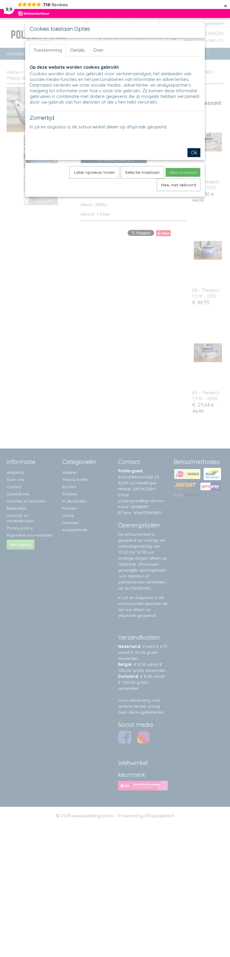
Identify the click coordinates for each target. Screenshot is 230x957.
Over (98, 50)
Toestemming (48, 50)
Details (77, 50)
